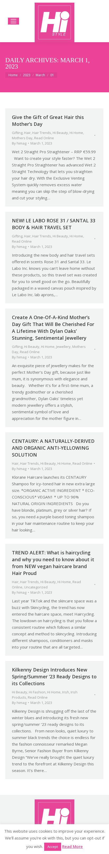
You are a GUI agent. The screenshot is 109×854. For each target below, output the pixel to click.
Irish (65, 692)
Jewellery (63, 346)
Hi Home (76, 132)
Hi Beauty (60, 132)
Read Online (44, 138)
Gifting (17, 132)
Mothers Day (22, 138)
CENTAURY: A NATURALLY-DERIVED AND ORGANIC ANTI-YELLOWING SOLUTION (53, 448)
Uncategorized (36, 587)
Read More (72, 846)
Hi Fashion (37, 692)
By (19, 143)
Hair (27, 132)
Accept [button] (52, 846)
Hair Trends (41, 132)
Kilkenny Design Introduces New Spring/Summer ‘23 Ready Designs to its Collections (54, 676)
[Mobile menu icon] (13, 21)
